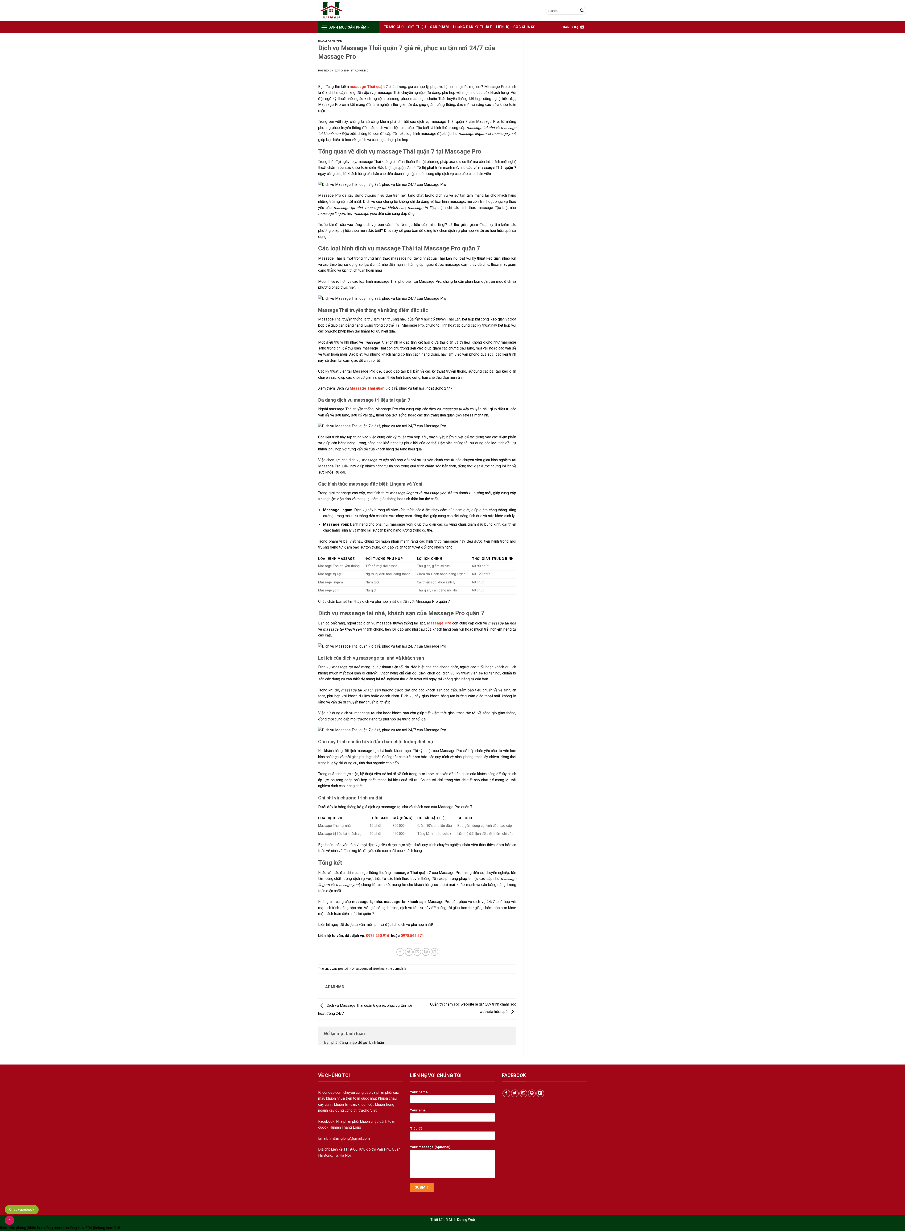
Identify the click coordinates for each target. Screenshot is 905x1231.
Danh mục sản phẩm (347, 27)
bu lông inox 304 (78, 1228)
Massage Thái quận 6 (368, 388)
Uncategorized (330, 41)
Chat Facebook (21, 1209)
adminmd (362, 70)
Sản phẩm (439, 27)
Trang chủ (394, 27)
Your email (419, 1110)
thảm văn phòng (13, 1228)
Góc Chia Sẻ (524, 27)
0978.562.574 (412, 935)
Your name (419, 1092)
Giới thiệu (417, 27)
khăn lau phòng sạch (45, 1228)
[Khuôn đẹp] (341, 10)
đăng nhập (348, 1042)
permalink (399, 968)
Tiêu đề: (417, 1129)
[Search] (582, 11)
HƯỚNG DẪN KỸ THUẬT (472, 27)
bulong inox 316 (107, 1228)
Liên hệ (502, 27)
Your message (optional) (430, 1147)
